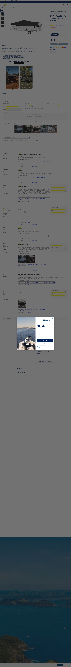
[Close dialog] (53, 318)
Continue (45, 340)
